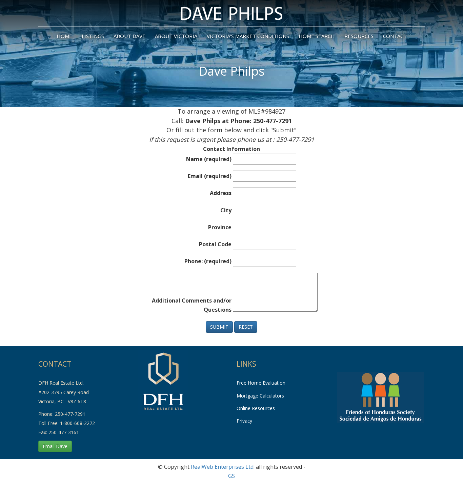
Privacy (244, 421)
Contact (395, 36)
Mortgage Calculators (260, 395)
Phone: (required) (208, 261)
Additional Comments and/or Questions (192, 305)
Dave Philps (232, 71)
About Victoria (176, 36)
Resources (359, 36)
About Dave (129, 36)
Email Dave (55, 446)
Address (221, 193)
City (226, 210)
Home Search (317, 36)
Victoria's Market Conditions (248, 36)
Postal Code (215, 244)
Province (220, 227)
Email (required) (210, 176)
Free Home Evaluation (261, 383)
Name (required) (209, 159)
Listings (93, 36)
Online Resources (256, 408)
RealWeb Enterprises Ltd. (223, 466)
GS (231, 476)
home (64, 36)
